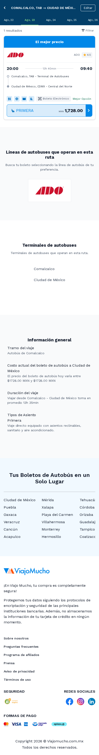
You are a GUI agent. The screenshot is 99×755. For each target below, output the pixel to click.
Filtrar (90, 30)
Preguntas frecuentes (21, 646)
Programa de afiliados (21, 655)
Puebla (10, 507)
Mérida (48, 500)
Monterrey (51, 529)
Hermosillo (51, 536)
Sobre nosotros (16, 638)
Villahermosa (53, 522)
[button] (49, 77)
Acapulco (12, 536)
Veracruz (12, 522)
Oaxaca (10, 514)
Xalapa (48, 507)
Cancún (10, 529)
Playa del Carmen (57, 514)
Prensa (9, 663)
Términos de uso (17, 679)
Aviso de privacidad (19, 671)
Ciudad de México (19, 500)
